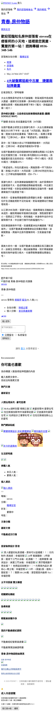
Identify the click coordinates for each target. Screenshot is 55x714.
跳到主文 (5, 29)
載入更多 (6, 321)
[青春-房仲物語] (2, 662)
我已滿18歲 (7, 708)
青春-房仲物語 (15, 21)
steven (4, 284)
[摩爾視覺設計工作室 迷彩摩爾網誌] (16, 431)
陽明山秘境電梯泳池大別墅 (10, 673)
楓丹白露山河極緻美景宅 (11, 669)
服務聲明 (30, 684)
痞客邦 (18, 300)
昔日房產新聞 (25, 311)
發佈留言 (6, 338)
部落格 (10, 65)
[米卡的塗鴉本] (9, 446)
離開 (16, 708)
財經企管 (23, 307)
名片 (9, 69)
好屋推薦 (4, 665)
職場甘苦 (24, 57)
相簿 (9, 62)
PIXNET (13, 681)
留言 (24, 300)
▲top (3, 316)
